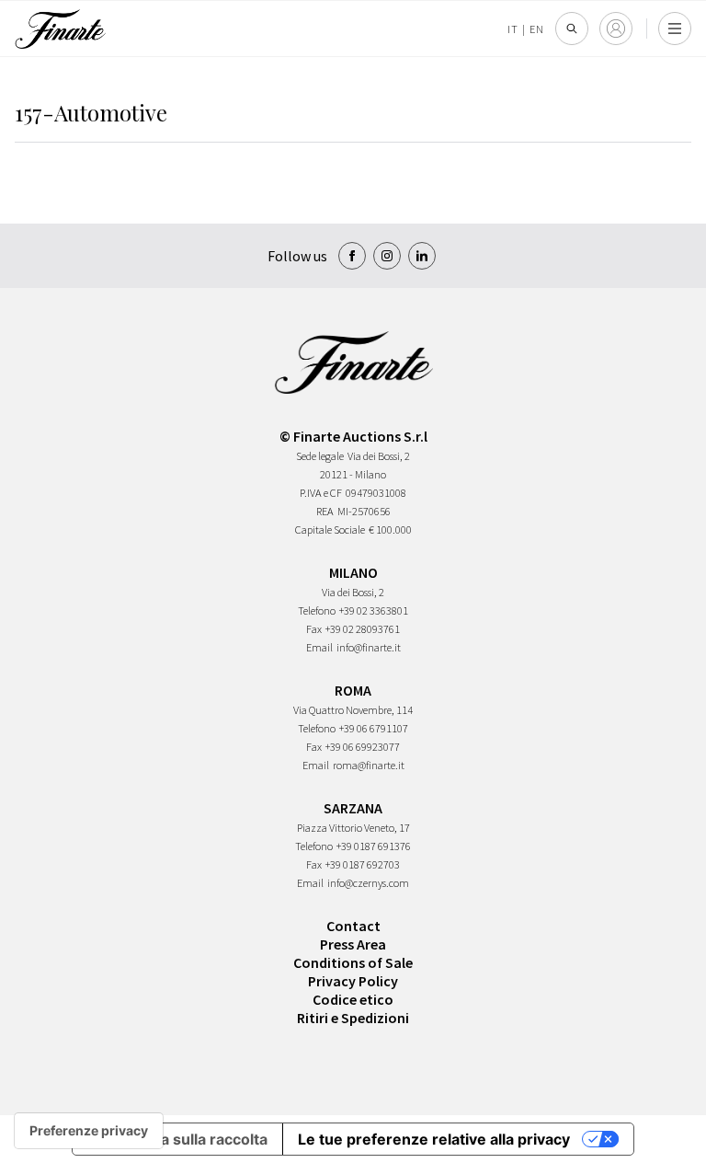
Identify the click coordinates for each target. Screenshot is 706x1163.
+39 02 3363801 (373, 610)
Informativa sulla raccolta (177, 1139)
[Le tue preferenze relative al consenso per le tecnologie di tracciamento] (89, 1130)
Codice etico (353, 999)
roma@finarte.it (368, 765)
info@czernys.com (368, 883)
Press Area (353, 944)
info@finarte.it (368, 647)
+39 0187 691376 (373, 846)
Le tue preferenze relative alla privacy (434, 1139)
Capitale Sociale (330, 529)
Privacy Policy (353, 981)
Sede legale (320, 456)
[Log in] (615, 28)
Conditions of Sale (353, 962)
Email (319, 647)
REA (325, 511)
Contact (353, 925)
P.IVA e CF (321, 493)
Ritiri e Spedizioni (353, 1017)
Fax (314, 629)
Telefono (317, 610)
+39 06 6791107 (373, 728)
